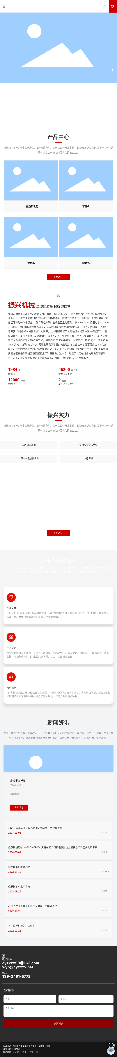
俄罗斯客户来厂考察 (19, 886)
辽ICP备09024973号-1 (12, 1049)
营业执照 (33, 1052)
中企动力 (17, 1052)
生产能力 (11, 648)
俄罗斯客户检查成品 (19, 867)
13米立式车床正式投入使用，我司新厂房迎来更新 (35, 828)
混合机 (31, 263)
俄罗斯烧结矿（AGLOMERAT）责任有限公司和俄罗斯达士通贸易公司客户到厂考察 (52, 847)
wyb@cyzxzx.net (17, 967)
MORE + (105, 832)
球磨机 (86, 263)
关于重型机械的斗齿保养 (21, 926)
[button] (112, 69)
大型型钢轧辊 (31, 206)
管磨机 (86, 206)
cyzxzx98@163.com (20, 963)
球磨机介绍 (17, 780)
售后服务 (11, 687)
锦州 (24, 1052)
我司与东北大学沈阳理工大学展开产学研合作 (32, 906)
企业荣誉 (11, 608)
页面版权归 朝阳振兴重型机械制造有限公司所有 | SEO (26, 1046)
